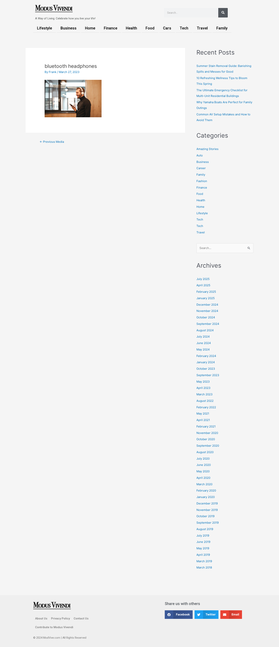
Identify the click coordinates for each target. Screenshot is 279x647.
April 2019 (203, 555)
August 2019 (204, 529)
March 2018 (204, 567)
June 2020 (203, 465)
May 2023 (203, 381)
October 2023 (205, 368)
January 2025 (205, 298)
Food (150, 28)
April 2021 (203, 420)
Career (201, 168)
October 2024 (205, 317)
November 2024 (207, 311)
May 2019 (202, 548)
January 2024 (205, 362)
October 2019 (205, 516)
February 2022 (206, 407)
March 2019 (204, 561)
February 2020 (206, 490)
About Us (41, 618)
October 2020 (205, 439)
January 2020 (205, 497)
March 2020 (204, 484)
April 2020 (203, 478)
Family (222, 28)
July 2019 (202, 535)
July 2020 (203, 458)
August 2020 (205, 452)
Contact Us (81, 618)
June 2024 (203, 343)
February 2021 (206, 426)
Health (131, 28)
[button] (179, 614)
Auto (199, 155)
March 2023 (204, 394)
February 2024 (206, 356)
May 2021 (202, 413)
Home (90, 28)
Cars (167, 28)
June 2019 (203, 542)
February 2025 (206, 291)
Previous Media (52, 142)
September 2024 (207, 324)
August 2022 (205, 401)
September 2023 (207, 375)
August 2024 (205, 330)
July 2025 (203, 279)
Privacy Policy (60, 618)
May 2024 (203, 349)
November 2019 (207, 510)
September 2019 (207, 522)
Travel (202, 28)
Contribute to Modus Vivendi (54, 627)
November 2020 (207, 433)
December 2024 (207, 304)
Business (68, 28)
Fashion (201, 181)
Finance (110, 28)
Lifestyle (44, 28)
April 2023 (203, 388)
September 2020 (207, 445)
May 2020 (203, 471)
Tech (184, 28)
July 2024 (203, 336)
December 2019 (207, 503)
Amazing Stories (207, 149)
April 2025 (203, 285)
